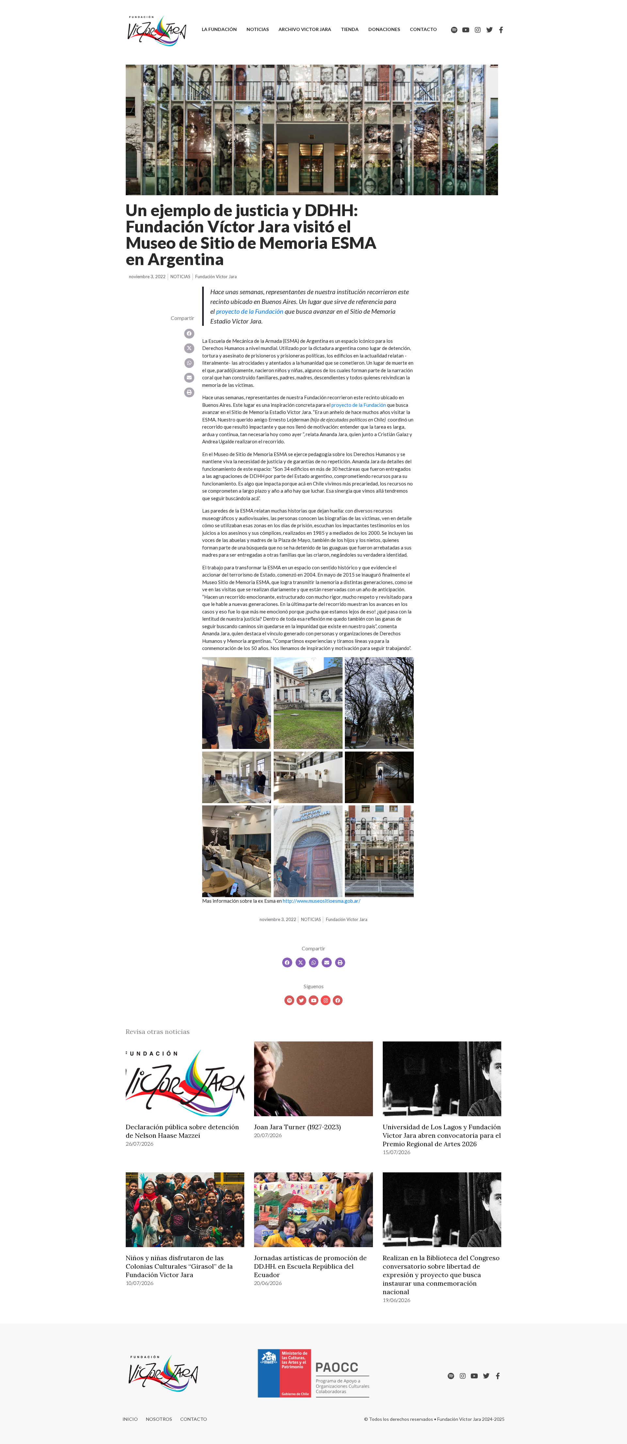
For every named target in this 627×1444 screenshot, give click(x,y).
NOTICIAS (180, 276)
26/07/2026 (139, 1143)
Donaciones (384, 29)
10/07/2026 (139, 1283)
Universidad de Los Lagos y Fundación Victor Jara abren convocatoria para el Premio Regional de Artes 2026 (442, 1135)
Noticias (258, 29)
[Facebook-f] (501, 30)
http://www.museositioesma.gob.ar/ (322, 901)
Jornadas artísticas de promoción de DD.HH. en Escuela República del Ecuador (310, 1266)
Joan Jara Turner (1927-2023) (297, 1127)
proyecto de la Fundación (358, 405)
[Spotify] (454, 30)
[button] (189, 334)
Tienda (350, 29)
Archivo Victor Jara (305, 29)
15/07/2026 (396, 1152)
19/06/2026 (396, 1300)
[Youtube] (466, 30)
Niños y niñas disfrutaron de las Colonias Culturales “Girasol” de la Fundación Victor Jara (179, 1266)
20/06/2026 (267, 1283)
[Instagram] (477, 30)
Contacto (423, 29)
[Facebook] (338, 1000)
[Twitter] (489, 30)
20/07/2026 (267, 1135)
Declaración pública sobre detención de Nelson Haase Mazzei (182, 1131)
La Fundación (219, 29)
